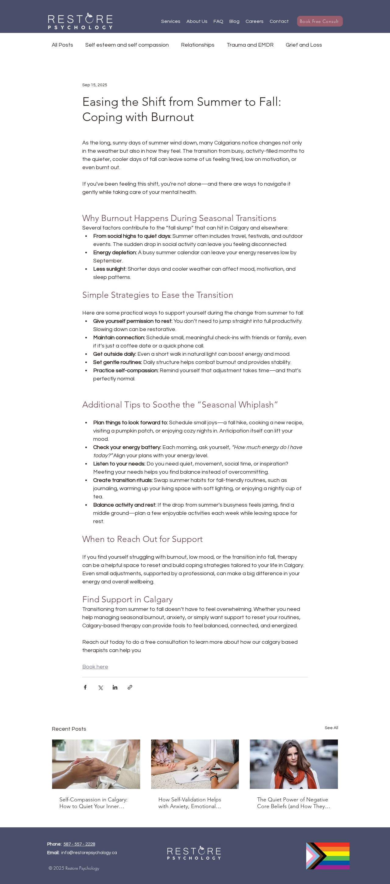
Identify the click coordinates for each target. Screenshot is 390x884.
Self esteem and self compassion (127, 45)
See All (331, 728)
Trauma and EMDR (250, 45)
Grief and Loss (304, 45)
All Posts (62, 45)
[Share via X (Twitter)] (100, 687)
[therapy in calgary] (96, 764)
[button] (170, 21)
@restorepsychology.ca (93, 852)
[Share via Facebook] (85, 687)
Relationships (197, 45)
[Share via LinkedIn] (115, 687)
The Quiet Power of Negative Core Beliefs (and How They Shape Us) (292, 803)
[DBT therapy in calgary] (195, 764)
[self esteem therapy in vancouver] (294, 764)
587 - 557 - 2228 (79, 844)
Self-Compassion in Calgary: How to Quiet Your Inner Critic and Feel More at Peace (95, 803)
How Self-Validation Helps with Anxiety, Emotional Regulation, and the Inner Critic (189, 803)
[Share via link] (130, 687)
